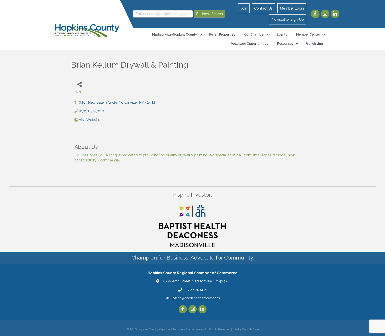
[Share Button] (79, 84)
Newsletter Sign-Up (288, 19)
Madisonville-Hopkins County (174, 34)
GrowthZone (250, 329)
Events (282, 34)
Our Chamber (254, 34)
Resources (285, 43)
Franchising (314, 43)
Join (244, 8)
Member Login (292, 8)
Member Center (308, 34)
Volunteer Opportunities (249, 43)
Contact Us (263, 8)
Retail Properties (222, 34)
